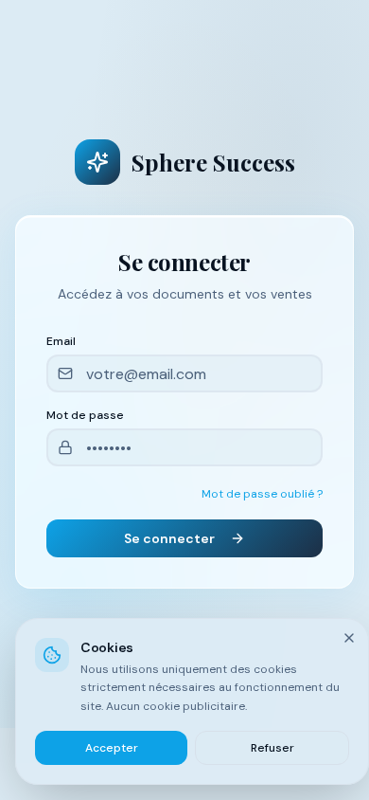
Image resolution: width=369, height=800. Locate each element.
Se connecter (169, 538)
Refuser (272, 747)
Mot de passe (85, 415)
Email (61, 341)
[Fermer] (349, 637)
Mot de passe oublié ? (262, 493)
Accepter (111, 747)
